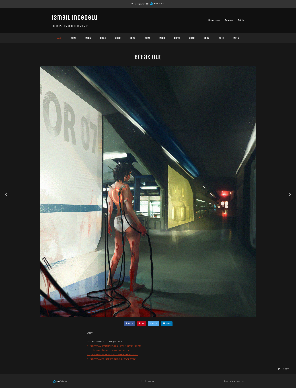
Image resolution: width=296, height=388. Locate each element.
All (59, 38)
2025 (88, 38)
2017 (206, 38)
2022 (132, 38)
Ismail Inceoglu (74, 17)
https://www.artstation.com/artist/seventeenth (114, 346)
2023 (118, 38)
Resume (229, 20)
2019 (177, 38)
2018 (192, 38)
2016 (221, 38)
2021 (147, 38)
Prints (241, 20)
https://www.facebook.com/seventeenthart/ (112, 354)
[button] (283, 369)
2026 (73, 38)
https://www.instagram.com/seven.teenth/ (111, 359)
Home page (214, 20)
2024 (103, 38)
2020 (162, 38)
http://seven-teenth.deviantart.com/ (108, 350)
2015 (236, 38)
